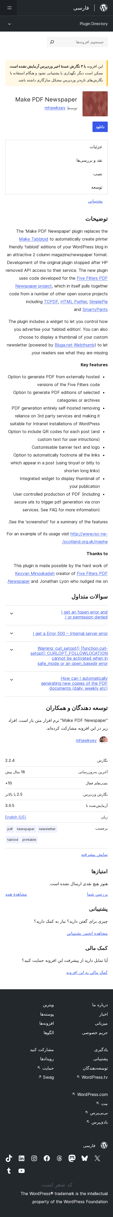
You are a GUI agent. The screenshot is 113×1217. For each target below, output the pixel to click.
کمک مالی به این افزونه (87, 972)
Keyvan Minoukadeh (35, 573)
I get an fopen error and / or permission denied (84, 615)
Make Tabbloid (33, 239)
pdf (10, 829)
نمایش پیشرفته (94, 854)
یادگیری (101, 1049)
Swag (46, 1077)
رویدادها (47, 1058)
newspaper (26, 829)
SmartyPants (95, 309)
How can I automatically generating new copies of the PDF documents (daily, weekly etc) (74, 683)
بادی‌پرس (97, 1122)
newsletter (47, 829)
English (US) (15, 817)
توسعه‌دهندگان (95, 1068)
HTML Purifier (73, 301)
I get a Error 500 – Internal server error (70, 633)
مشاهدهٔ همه (16, 894)
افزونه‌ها (46, 1023)
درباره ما (100, 1004)
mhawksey (55, 107)
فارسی (89, 1145)
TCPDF (51, 301)
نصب (97, 173)
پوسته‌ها (47, 1014)
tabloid (12, 840)
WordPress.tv (92, 1077)
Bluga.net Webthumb (75, 344)
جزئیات (96, 146)
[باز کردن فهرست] (8, 8)
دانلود (100, 126)
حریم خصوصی (95, 1032)
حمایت (45, 1068)
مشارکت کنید (42, 1049)
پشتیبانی (95, 200)
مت (102, 1103)
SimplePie (98, 301)
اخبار (103, 1014)
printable (29, 840)
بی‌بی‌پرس (96, 1112)
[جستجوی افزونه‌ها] (52, 42)
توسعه (96, 187)
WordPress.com (90, 1094)
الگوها (49, 1032)
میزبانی (101, 1023)
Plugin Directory (94, 23)
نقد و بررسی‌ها (89, 160)
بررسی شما (97, 894)
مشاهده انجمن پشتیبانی (87, 933)
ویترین (48, 1004)
